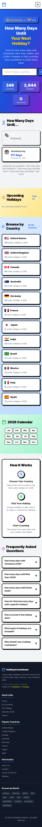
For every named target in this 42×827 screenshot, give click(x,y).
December (7, 805)
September (7, 801)
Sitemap (5, 776)
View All (34, 197)
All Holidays (7, 708)
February (16, 793)
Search (5, 715)
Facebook (16, 687)
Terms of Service (9, 773)
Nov (25, 442)
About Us (6, 765)
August (26, 797)
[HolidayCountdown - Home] (4, 4)
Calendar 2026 (8, 712)
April (32, 793)
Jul (25, 436)
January (6, 793)
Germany (6, 742)
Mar (25, 430)
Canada (5, 735)
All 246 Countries (32, 226)
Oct (16, 442)
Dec (33, 442)
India (4, 753)
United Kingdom (8, 731)
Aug (33, 436)
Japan (4, 749)
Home (4, 701)
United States (7, 728)
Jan (8, 430)
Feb (16, 430)
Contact (5, 769)
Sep (8, 442)
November (29, 801)
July (18, 797)
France (5, 746)
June (12, 797)
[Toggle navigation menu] (37, 4)
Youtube (25, 687)
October (18, 801)
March (25, 793)
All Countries (7, 704)
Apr (33, 430)
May (9, 436)
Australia (5, 738)
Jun (17, 436)
